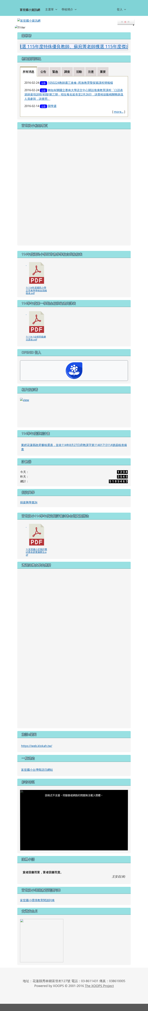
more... (118, 112)
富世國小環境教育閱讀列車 (37, 900)
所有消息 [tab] (28, 72)
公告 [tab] (43, 72)
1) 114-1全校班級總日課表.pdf (36, 338)
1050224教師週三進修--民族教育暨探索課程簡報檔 (80, 83)
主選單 (49, 9)
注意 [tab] (91, 72)
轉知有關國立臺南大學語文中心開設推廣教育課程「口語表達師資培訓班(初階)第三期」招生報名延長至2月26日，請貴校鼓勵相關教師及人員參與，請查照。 (73, 94)
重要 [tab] (103, 72)
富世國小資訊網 (30, 10)
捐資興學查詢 (28, 502)
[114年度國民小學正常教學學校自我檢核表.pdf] (36, 273)
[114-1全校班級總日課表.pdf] (36, 322)
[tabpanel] (74, 96)
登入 (120, 9)
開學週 (52, 106)
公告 (43, 82)
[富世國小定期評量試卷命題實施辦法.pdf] (36, 534)
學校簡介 (67, 9)
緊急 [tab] (55, 72)
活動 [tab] (79, 72)
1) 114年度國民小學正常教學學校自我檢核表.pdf (36, 290)
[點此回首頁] (74, 27)
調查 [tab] (67, 72)
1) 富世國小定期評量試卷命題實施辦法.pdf (36, 552)
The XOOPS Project (99, 986)
